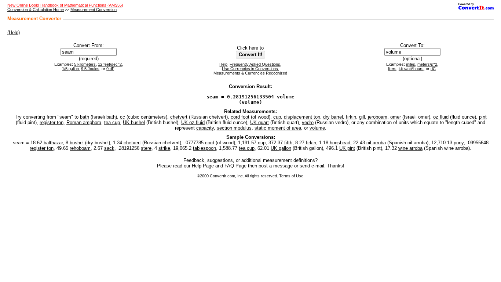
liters (392, 68)
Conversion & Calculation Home (35, 9)
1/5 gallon (70, 68)
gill (362, 117)
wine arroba (410, 148)
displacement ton (302, 117)
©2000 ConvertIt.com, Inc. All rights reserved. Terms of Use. (250, 176)
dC (433, 68)
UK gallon (281, 148)
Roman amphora (83, 122)
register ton (51, 122)
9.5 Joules (90, 68)
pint (483, 117)
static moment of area (278, 128)
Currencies (255, 73)
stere (146, 148)
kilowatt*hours (411, 68)
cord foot (240, 117)
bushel (77, 142)
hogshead (340, 142)
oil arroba (376, 142)
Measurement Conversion (93, 9)
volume (317, 128)
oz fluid (441, 117)
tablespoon (204, 148)
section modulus (234, 128)
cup (277, 117)
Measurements (226, 73)
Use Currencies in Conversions (250, 68)
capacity (205, 128)
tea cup (112, 122)
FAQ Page (235, 166)
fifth (288, 142)
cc (122, 117)
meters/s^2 (427, 64)
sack (109, 148)
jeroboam (377, 117)
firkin (351, 117)
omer (395, 117)
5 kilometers (85, 64)
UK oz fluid (193, 122)
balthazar (53, 142)
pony (459, 142)
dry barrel (333, 117)
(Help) (13, 32)
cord (209, 142)
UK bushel (134, 122)
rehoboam (80, 148)
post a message (276, 166)
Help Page (203, 166)
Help (223, 64)
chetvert (178, 117)
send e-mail (312, 166)
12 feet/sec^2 (110, 64)
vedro (308, 122)
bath (84, 117)
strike (164, 148)
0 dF (110, 68)
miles (410, 64)
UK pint (347, 148)
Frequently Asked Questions (255, 64)
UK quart (259, 122)
